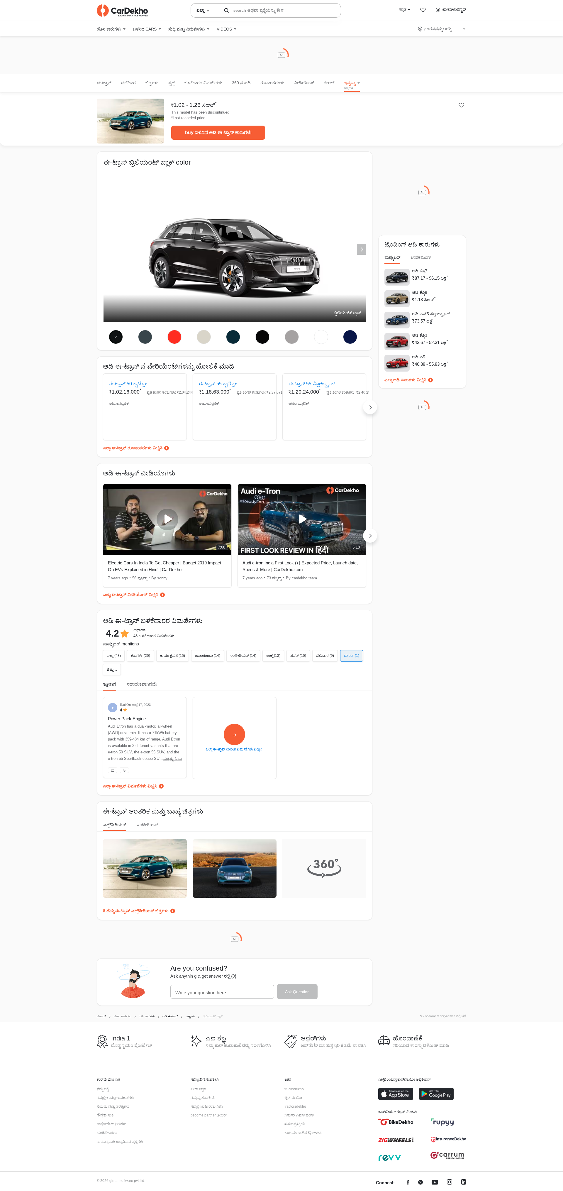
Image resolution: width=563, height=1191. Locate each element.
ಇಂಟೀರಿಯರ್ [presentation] (147, 824)
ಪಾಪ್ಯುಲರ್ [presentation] (392, 257)
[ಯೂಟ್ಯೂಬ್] (435, 1183)
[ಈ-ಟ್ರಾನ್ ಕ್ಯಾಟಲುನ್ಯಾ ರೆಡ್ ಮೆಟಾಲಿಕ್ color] (174, 337)
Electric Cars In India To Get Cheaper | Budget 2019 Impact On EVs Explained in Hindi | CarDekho (164, 566)
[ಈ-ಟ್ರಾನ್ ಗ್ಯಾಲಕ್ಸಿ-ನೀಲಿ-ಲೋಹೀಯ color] (233, 337)
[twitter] (420, 1183)
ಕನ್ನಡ (402, 9)
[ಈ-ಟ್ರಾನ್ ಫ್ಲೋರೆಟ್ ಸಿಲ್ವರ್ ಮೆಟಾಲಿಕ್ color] (291, 337)
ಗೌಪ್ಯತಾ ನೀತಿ (105, 1115)
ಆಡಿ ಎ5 (418, 357)
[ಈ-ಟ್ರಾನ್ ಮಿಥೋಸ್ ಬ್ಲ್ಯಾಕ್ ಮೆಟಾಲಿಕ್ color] (262, 337)
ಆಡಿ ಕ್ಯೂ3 (419, 335)
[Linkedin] (463, 1183)
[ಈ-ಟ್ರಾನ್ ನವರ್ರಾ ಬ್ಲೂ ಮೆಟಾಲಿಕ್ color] (350, 337)
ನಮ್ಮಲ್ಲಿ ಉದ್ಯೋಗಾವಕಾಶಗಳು (115, 1098)
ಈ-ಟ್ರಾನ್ (104, 82)
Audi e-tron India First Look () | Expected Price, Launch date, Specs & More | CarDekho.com (300, 566)
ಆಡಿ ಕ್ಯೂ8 (419, 292)
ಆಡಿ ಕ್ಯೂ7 (419, 271)
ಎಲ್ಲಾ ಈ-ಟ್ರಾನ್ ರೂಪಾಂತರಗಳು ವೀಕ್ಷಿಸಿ (132, 448)
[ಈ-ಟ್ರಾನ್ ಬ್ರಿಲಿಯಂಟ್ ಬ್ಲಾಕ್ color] (116, 337)
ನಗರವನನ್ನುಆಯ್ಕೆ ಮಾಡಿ (442, 28)
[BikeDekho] (395, 1122)
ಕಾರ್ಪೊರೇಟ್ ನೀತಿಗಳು (111, 1124)
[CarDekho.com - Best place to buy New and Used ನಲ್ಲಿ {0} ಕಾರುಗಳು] (122, 10)
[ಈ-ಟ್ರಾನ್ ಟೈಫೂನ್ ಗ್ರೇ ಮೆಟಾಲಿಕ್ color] (145, 337)
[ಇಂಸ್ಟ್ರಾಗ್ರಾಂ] (449, 1183)
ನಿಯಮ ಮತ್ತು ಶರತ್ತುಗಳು (113, 1106)
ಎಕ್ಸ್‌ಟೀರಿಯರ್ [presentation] (114, 824)
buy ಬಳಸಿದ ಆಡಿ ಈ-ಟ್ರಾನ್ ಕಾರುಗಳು (218, 132)
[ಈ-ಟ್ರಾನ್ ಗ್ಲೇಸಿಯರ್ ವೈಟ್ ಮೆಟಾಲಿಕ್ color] (320, 337)
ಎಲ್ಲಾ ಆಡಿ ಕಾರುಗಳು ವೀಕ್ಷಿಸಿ (405, 379)
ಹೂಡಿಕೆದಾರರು (107, 1133)
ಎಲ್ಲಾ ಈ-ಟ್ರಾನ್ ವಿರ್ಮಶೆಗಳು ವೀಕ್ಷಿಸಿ (130, 786)
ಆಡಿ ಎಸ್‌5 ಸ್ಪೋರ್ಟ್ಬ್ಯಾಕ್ (431, 313)
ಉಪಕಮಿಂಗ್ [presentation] (421, 257)
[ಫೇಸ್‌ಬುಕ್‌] (408, 1183)
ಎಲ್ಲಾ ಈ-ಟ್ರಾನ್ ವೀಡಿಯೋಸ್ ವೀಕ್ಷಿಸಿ (130, 594)
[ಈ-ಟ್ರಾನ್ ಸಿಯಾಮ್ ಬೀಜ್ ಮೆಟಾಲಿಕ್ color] (203, 337)
